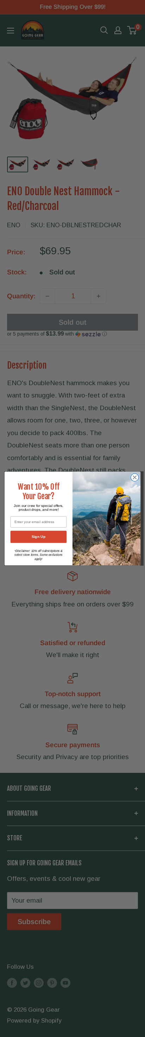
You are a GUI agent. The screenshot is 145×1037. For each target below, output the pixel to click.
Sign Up (38, 537)
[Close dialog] (135, 477)
